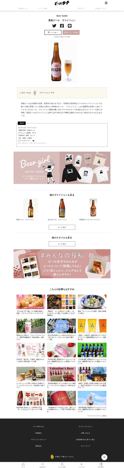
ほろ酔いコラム (100, 8)
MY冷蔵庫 (100, 463)
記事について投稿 (71, 32)
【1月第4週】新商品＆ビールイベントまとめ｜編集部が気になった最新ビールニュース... (92, 361)
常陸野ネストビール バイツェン (89, 219)
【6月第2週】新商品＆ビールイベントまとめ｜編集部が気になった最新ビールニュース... (92, 409)
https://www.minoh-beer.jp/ (37, 143)
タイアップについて (85, 426)
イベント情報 (42, 8)
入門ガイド (81, 8)
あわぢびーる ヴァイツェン (57, 219)
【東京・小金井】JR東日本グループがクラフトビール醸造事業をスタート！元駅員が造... (92, 337)
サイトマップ (85, 446)
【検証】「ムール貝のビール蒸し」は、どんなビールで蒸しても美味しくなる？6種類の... (61, 313)
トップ (62, 8)
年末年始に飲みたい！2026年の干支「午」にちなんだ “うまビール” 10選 (29, 408)
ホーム (23, 463)
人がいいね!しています (62, 37)
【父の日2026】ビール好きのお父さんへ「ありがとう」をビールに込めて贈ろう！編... (61, 337)
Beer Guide (62, 16)
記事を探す (42, 463)
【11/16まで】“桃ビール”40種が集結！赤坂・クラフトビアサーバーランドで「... (30, 313)
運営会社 (38, 446)
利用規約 (38, 433)
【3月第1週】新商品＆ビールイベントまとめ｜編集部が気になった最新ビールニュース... (61, 361)
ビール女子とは (38, 426)
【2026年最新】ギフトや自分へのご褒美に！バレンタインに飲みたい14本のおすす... (61, 385)
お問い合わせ (85, 433)
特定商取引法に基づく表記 (85, 439)
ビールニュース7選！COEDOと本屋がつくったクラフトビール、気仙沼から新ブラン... (30, 385)
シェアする (81, 463)
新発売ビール (23, 8)
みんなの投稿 (62, 463)
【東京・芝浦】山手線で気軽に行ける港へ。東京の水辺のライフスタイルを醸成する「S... (92, 385)
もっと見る (62, 227)
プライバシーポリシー (38, 439)
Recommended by (94, 416)
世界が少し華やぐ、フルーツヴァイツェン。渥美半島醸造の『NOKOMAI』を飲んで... (30, 337)
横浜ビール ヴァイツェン (25, 219)
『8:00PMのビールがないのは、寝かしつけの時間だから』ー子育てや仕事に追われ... (61, 409)
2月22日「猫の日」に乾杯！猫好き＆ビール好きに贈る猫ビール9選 (30, 360)
